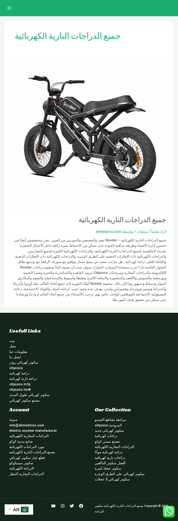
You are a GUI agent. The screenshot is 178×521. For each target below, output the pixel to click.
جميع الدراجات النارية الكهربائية (122, 219)
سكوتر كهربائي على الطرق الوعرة (120, 474)
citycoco (16, 368)
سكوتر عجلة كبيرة (108, 468)
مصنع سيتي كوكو (107, 441)
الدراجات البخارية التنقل (26, 474)
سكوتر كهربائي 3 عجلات (112, 479)
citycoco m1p (19, 384)
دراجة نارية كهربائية (23, 379)
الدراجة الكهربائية (21, 468)
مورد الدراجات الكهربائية (26, 447)
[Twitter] (72, 506)
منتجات (142, 232)
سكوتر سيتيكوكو (21, 463)
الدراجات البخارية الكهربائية (114, 447)
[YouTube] (53, 506)
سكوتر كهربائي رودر (23, 362)
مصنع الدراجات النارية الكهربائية (32, 452)
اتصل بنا (15, 357)
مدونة (13, 420)
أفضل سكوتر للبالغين (110, 463)
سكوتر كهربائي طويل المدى (29, 395)
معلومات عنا (18, 352)
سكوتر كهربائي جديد (109, 430)
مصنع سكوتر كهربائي (24, 400)
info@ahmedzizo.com (26, 425)
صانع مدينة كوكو (21, 441)
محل (12, 346)
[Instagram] (62, 506)
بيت (12, 341)
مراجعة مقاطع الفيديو (110, 420)
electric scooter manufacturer (33, 430)
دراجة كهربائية (19, 373)
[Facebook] (81, 506)
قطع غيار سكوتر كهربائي (27, 458)
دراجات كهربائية (106, 436)
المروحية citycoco (108, 425)
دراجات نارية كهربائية (110, 458)
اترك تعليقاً (158, 232)
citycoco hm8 (20, 389)
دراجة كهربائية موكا (108, 452)
